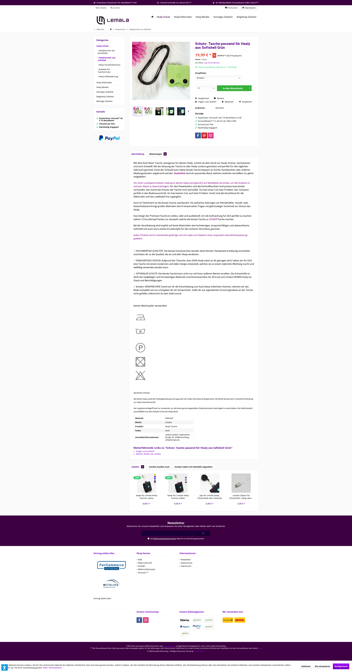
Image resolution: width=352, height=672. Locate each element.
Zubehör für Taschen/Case (104, 70)
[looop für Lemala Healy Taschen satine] (146, 483)
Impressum (186, 566)
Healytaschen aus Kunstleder (106, 51)
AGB (140, 559)
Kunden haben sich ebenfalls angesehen (193, 466)
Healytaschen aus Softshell (106, 59)
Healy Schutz (102, 46)
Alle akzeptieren (322, 666)
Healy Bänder (102, 87)
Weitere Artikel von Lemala (148, 454)
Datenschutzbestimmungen (164, 538)
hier (259, 648)
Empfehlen (246, 101)
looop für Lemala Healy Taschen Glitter (178, 496)
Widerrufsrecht (145, 563)
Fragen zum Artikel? (206, 101)
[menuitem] (249, 7)
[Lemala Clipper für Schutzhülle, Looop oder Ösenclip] (241, 483)
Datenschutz (186, 563)
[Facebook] (198, 135)
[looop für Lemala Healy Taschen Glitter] (178, 483)
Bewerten (229, 101)
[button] (4, 667)
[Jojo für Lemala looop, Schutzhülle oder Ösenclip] (209, 483)
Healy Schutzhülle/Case (109, 64)
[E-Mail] (204, 135)
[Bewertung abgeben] (224, 51)
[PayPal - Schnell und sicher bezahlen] (109, 138)
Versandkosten (169, 646)
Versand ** (143, 572)
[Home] (152, 17)
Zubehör (137, 466)
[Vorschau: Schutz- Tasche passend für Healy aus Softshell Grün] (137, 111)
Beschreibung (137, 154)
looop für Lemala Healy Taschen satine (146, 496)
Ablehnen (305, 666)
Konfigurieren (341, 666)
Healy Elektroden (104, 82)
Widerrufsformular (146, 569)
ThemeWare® (199, 651)
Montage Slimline (104, 101)
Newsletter (186, 559)
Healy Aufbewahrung (108, 76)
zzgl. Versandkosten (212, 63)
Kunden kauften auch (159, 466)
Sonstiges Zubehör (105, 92)
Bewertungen (157, 154)
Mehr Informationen (52, 667)
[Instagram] (211, 135)
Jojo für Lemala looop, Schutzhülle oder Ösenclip (209, 496)
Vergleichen (203, 98)
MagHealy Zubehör (105, 96)
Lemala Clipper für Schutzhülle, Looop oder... (241, 496)
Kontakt (141, 566)
